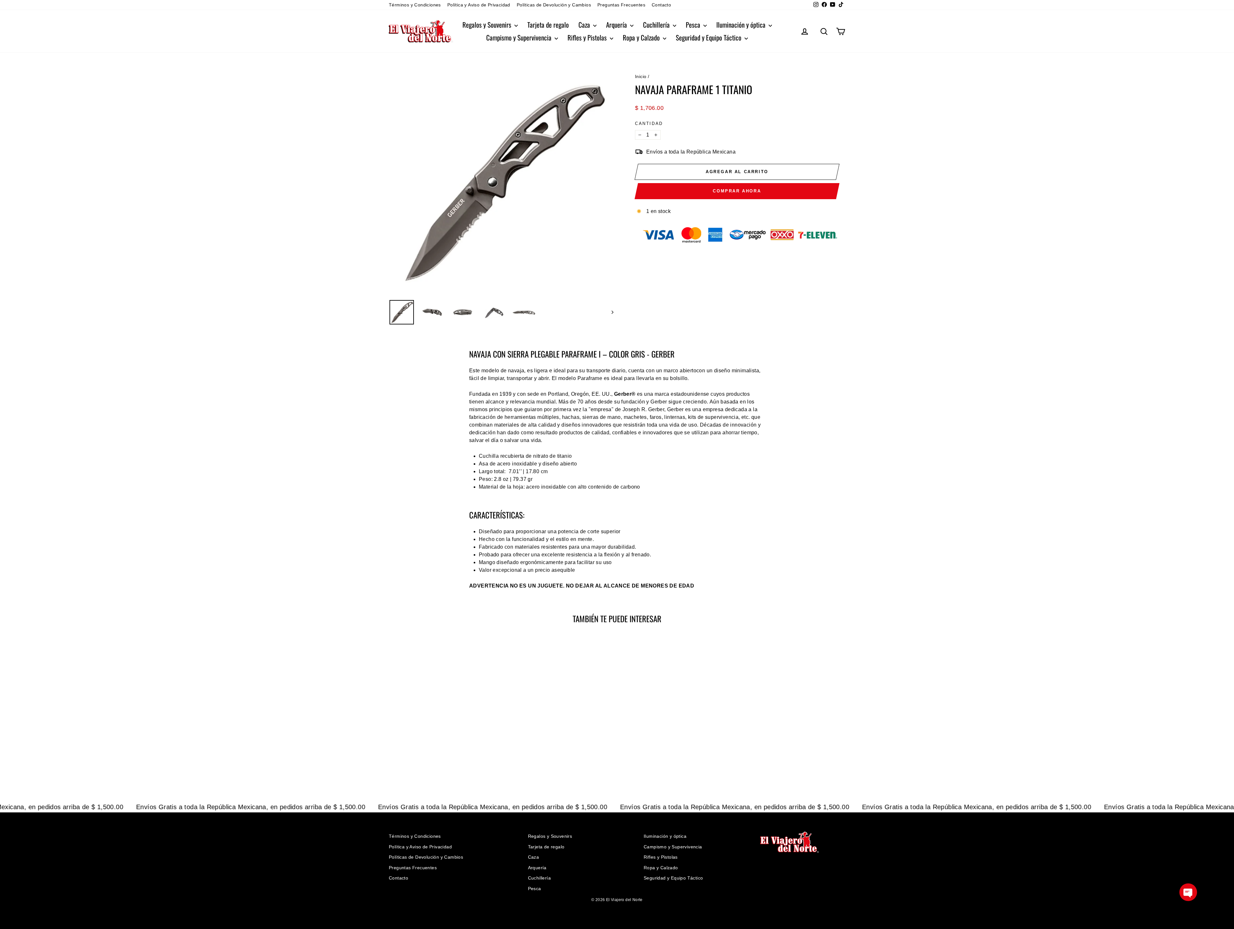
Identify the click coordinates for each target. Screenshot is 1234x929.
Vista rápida (443, 741)
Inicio (640, 76)
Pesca (694, 25)
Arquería (617, 25)
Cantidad (649, 123)
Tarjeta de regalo (548, 25)
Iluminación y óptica (741, 25)
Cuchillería (657, 25)
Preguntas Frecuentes (621, 4)
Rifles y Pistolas (588, 37)
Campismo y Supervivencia (519, 37)
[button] (1188, 892)
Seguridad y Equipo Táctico (709, 37)
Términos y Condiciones (415, 4)
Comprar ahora (737, 191)
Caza (585, 25)
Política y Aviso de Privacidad (478, 4)
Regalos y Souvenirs (487, 25)
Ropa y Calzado (642, 37)
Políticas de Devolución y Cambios (554, 4)
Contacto (661, 4)
